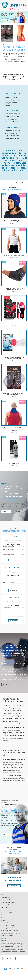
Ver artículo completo (14, 885)
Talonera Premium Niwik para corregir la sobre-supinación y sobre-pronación (14, 394)
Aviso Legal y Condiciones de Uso (10, 928)
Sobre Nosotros (5, 918)
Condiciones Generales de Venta (10, 930)
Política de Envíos (6, 923)
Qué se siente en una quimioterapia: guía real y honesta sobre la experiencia (14, 879)
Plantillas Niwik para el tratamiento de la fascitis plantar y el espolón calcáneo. (14, 323)
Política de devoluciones (7, 925)
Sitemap (3, 938)
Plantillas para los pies (7, 912)
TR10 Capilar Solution (14, 463)
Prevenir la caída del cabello (8, 902)
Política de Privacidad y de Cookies (10, 933)
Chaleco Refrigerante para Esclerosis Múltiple (14, 255)
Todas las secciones (6, 897)
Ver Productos (6, 684)
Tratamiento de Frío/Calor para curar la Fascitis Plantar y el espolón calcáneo (14, 289)
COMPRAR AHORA (6, 511)
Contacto (3, 920)
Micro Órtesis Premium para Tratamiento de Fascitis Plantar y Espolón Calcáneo (14, 358)
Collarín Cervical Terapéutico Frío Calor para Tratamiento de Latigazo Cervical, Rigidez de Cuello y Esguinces (14, 429)
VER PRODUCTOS (14, 65)
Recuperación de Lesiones (8, 910)
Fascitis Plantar (5, 907)
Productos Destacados (7, 900)
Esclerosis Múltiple (6, 905)
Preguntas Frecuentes (7, 935)
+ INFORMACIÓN (17, 511)
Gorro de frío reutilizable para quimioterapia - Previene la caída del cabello (14, 221)
